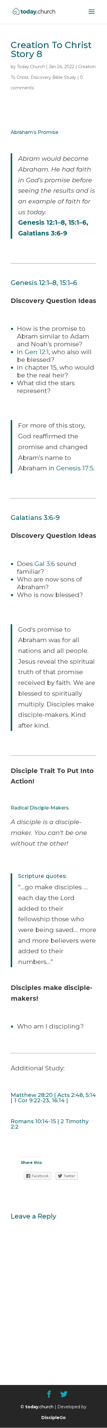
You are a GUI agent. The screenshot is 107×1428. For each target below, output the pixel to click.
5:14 (91, 1095)
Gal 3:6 (44, 563)
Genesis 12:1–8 (41, 222)
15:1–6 (77, 222)
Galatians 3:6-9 (42, 233)
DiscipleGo (53, 1417)
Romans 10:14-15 (33, 1121)
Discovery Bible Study (53, 77)
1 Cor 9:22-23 (31, 1100)
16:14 (58, 1100)
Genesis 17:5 (74, 468)
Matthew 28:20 (32, 1095)
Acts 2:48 (70, 1095)
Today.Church (31, 66)
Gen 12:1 (37, 352)
